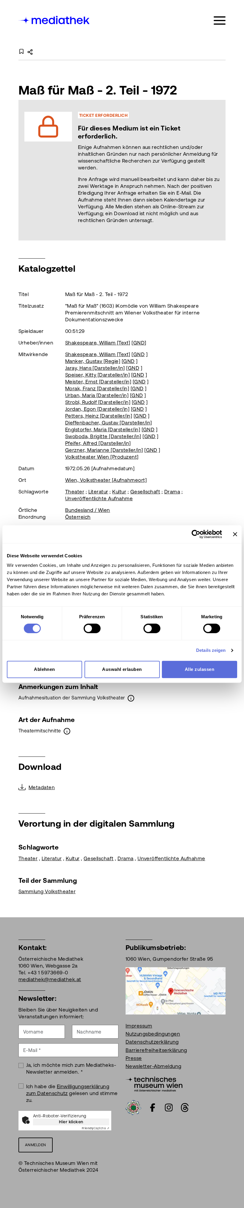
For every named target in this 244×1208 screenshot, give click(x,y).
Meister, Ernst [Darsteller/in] (98, 382)
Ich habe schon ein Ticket (151, 170)
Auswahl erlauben (122, 669)
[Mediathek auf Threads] (184, 1107)
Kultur (119, 492)
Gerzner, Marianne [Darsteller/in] (104, 450)
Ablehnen (44, 669)
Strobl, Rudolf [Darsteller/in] (97, 402)
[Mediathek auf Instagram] (168, 1107)
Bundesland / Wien (87, 510)
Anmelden (35, 1145)
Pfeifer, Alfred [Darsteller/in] (98, 443)
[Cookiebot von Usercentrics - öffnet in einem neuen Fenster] (196, 534)
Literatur (98, 492)
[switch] (92, 628)
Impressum (139, 1026)
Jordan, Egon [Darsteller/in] (97, 409)
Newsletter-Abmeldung (154, 1066)
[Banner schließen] (235, 534)
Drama (172, 492)
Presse (134, 1058)
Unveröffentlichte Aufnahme (99, 498)
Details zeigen (211, 650)
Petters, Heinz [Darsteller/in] (98, 416)
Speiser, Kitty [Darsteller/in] (97, 375)
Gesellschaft (145, 492)
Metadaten (42, 787)
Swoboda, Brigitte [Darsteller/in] (103, 436)
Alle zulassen (199, 669)
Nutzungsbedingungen (153, 1034)
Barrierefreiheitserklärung (156, 1050)
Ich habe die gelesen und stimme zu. (72, 1093)
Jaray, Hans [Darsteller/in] (95, 368)
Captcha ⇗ (95, 1128)
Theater (74, 492)
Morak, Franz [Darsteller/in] (97, 388)
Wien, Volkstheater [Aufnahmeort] (106, 480)
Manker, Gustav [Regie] (93, 361)
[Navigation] (220, 20)
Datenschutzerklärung (152, 1042)
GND (139, 343)
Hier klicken (71, 1121)
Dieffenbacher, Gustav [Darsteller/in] (108, 423)
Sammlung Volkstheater (47, 891)
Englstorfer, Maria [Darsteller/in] (102, 429)
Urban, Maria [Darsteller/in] (97, 395)
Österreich (78, 517)
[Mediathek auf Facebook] (152, 1107)
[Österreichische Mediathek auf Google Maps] (176, 990)
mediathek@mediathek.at (49, 979)
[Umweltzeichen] (133, 1107)
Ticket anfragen (83, 170)
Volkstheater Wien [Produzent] (102, 457)
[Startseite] (54, 19)
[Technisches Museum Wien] (154, 1083)
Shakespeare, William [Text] (97, 343)
